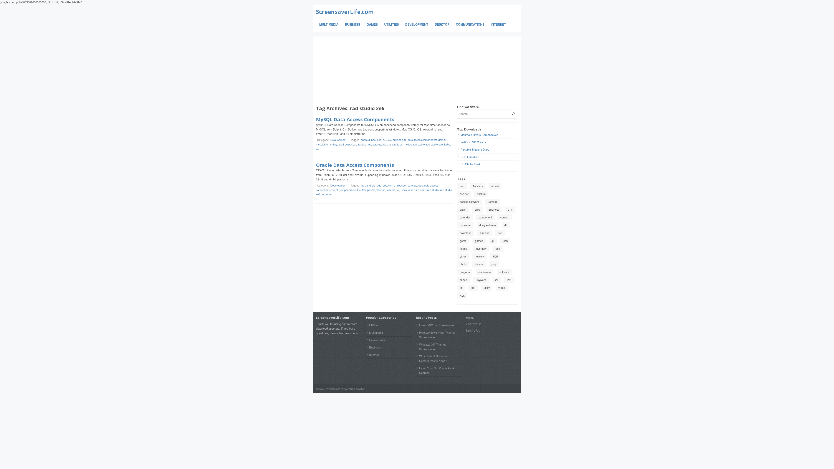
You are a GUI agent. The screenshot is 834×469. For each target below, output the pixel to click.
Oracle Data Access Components (355, 165)
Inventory (481, 248)
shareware (484, 272)
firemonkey (330, 144)
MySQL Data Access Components (355, 119)
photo (463, 264)
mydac (408, 144)
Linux (389, 144)
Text (508, 280)
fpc (340, 144)
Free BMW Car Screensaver (437, 325)
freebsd (361, 144)
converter (465, 225)
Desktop (442, 24)
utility (487, 287)
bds (379, 140)
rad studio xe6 (434, 144)
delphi (335, 190)
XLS (462, 295)
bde (373, 140)
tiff (461, 287)
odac (423, 190)
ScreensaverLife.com (345, 12)
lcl (383, 144)
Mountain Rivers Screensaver (479, 135)
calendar (465, 217)
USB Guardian (469, 157)
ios (369, 144)
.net (363, 185)
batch (463, 209)
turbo (447, 144)
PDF (495, 256)
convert (504, 217)
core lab (412, 185)
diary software (487, 225)
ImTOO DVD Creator (473, 142)
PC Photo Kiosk (470, 164)
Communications (470, 24)
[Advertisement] (417, 72)
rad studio (419, 144)
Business (352, 24)
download (466, 233)
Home (470, 317)
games (479, 241)
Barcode (493, 201)
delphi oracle (348, 190)
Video (501, 287)
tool (473, 287)
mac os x (413, 190)
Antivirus (478, 186)
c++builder (394, 140)
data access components (422, 140)
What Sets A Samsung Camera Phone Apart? (433, 358)
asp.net (464, 194)
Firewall (484, 233)
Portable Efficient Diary (474, 149)
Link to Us (473, 330)
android (365, 140)
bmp (477, 209)
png (493, 264)
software (504, 272)
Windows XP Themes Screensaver (432, 346)
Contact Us (474, 324)
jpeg (497, 248)
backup (481, 194)
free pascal (349, 144)
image (463, 248)
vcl (317, 149)
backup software (469, 201)
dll (505, 225)
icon (505, 241)
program (465, 272)
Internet (498, 24)
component (485, 217)
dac (404, 140)
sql (496, 280)
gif (492, 241)
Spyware (481, 280)
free (500, 233)
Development (416, 24)
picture (479, 264)
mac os (398, 144)
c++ (385, 140)
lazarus (376, 144)
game (463, 241)
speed (463, 280)
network (479, 256)
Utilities (391, 24)
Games (372, 24)
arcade (495, 186)
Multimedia (328, 24)
